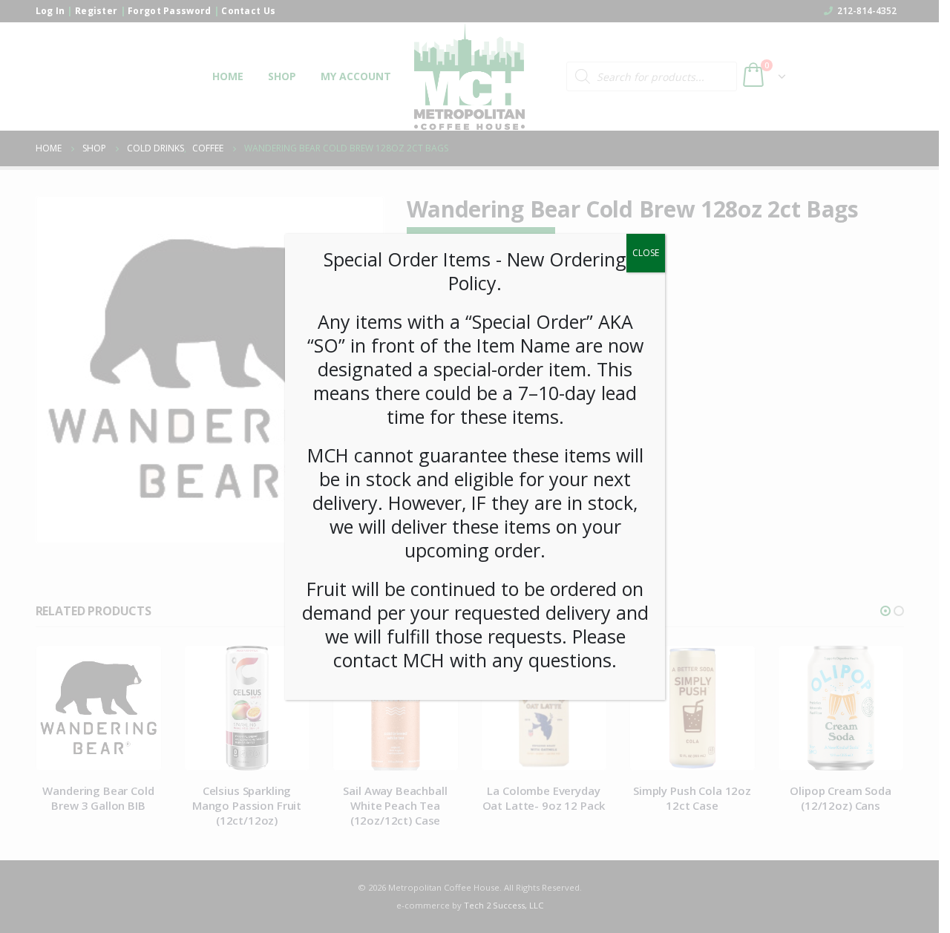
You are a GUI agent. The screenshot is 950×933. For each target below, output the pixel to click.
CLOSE (645, 252)
